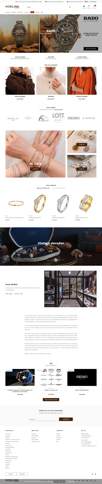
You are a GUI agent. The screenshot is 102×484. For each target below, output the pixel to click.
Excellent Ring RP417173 (81, 217)
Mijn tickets (34, 437)
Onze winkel (9, 293)
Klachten (7, 468)
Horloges (7, 12)
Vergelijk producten (36, 441)
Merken (37, 12)
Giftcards (27, 12)
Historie (7, 466)
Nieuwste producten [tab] (43, 188)
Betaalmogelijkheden (10, 447)
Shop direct (20, 99)
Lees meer (20, 394)
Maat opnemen (8, 460)
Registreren (34, 433)
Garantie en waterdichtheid (11, 458)
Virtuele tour (19, 293)
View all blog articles (51, 399)
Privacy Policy (8, 445)
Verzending (7, 449)
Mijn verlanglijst (35, 439)
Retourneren (8, 450)
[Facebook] (92, 474)
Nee (62, 481)
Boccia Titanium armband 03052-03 (14, 217)
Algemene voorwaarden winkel (12, 441)
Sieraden (13, 12)
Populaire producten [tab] (58, 188)
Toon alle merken (58, 109)
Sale (32, 12)
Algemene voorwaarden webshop (12, 439)
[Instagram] (95, 474)
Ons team (7, 437)
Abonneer (66, 419)
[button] (49, 50)
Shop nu (35, 169)
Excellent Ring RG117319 (35, 217)
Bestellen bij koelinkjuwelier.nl (11, 456)
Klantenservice (8, 452)
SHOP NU (51, 33)
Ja (56, 481)
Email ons (22, 474)
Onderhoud (7, 462)
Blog (42, 12)
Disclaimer (7, 443)
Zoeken (70, 7)
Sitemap (7, 454)
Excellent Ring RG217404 (58, 217)
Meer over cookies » (72, 481)
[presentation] (96, 203)
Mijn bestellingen (35, 435)
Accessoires (20, 12)
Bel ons (11, 474)
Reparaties (7, 464)
